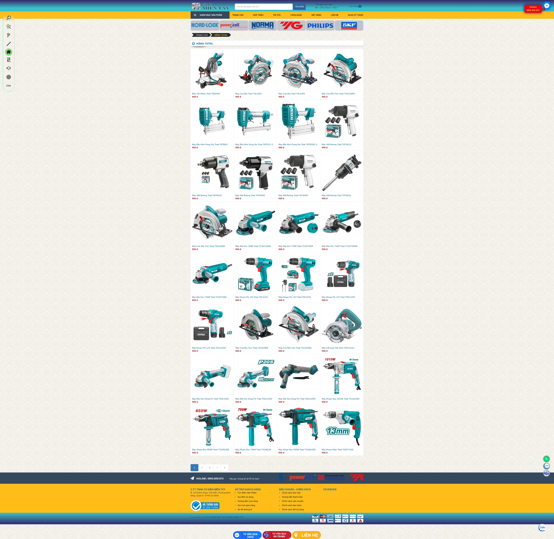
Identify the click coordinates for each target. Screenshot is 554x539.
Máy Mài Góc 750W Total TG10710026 (253, 246)
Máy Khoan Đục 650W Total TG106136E (297, 449)
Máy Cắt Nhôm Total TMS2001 (206, 93)
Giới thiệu (258, 15)
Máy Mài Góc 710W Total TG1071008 (295, 246)
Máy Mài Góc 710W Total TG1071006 (209, 297)
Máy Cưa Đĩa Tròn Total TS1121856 (338, 93)
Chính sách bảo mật (291, 493)
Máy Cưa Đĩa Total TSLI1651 (248, 93)
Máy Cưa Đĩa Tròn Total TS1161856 (251, 348)
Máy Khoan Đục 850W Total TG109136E (210, 449)
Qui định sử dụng (245, 497)
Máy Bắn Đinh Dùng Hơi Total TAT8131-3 (254, 144)
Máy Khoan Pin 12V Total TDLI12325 (209, 348)
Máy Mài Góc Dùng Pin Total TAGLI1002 (253, 399)
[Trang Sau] (217, 467)
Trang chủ (237, 15)
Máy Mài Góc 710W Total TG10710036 (339, 246)
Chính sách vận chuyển (292, 501)
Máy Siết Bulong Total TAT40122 (207, 195)
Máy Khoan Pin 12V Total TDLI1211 (294, 297)
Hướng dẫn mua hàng (248, 501)
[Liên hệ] (306, 535)
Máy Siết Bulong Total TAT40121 (336, 144)
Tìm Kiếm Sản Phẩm (247, 493)
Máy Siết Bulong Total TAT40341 (293, 195)
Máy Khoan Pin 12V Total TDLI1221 (251, 297)
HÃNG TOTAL (221, 35)
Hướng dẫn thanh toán (292, 497)
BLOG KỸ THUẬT (355, 15)
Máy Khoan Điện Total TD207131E (337, 449)
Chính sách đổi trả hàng (293, 509)
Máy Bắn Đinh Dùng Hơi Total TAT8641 (210, 144)
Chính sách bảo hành (292, 505)
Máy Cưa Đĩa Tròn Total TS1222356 (294, 348)
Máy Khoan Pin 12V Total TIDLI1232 (338, 297)
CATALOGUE (296, 15)
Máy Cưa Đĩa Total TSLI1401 (291, 93)
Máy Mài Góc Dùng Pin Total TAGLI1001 (210, 399)
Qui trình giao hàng (246, 505)
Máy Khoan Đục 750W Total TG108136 (253, 449)
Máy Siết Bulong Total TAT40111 (336, 195)
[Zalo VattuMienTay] (247, 535)
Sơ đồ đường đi (245, 509)
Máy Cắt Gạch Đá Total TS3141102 (338, 348)
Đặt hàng (316, 15)
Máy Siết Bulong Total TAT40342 (250, 195)
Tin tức (277, 15)
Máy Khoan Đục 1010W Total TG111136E (341, 399)
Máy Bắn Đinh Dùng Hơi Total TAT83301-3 (297, 144)
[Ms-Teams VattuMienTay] (277, 535)
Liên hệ (334, 15)
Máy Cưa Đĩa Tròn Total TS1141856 (208, 246)
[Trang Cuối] (225, 467)
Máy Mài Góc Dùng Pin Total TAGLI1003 (296, 399)
